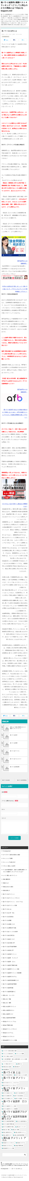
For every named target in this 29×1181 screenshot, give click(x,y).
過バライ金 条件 (13, 735)
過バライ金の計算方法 (8, 935)
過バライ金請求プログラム (10, 976)
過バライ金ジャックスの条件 (10, 931)
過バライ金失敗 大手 (8, 950)
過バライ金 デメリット (9, 894)
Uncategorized (5, 36)
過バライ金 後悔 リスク (9, 924)
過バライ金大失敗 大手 (9, 943)
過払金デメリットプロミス (10, 1029)
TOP (14, 1164)
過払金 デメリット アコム (9, 1021)
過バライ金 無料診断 (14, 766)
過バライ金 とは (7, 909)
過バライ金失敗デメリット (10, 954)
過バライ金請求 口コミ (9, 961)
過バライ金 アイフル (14, 750)
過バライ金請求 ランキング (10, 957)
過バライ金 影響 (7, 920)
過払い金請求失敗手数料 (9, 1017)
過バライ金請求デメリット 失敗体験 (12, 972)
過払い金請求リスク (8, 1014)
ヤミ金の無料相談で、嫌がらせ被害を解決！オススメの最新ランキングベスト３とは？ (15, 870)
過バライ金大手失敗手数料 (10, 946)
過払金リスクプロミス (8, 1036)
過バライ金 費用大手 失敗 (9, 928)
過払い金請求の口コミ (8, 1010)
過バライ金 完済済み (22, 780)
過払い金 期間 (7, 1002)
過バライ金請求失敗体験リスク (11, 980)
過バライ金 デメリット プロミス (11, 898)
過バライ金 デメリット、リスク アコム (13, 901)
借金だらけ (6, 883)
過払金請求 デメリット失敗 (10, 1040)
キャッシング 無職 (7, 858)
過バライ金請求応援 (8, 987)
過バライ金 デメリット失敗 (10, 905)
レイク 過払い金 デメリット (10, 875)
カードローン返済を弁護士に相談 (11, 854)
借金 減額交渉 (6, 879)
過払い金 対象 (7, 999)
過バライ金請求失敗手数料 (10, 984)
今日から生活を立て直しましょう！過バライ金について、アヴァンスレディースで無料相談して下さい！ (14, 289)
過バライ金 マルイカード (15, 758)
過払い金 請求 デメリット (9, 1006)
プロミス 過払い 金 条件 (9, 866)
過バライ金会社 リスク (9, 939)
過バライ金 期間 (13, 743)
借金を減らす (6, 890)
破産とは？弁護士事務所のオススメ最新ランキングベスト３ (18, 728)
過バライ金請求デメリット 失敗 (11, 969)
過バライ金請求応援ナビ (9, 991)
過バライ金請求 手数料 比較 (10, 965)
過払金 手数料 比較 (8, 1025)
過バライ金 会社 (6, 780)
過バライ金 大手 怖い (9, 913)
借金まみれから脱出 (8, 886)
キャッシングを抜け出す (9, 862)
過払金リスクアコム (8, 1032)
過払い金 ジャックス (8, 995)
